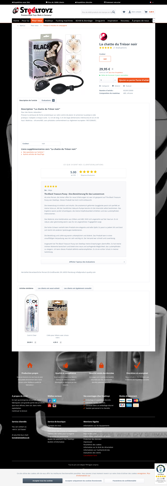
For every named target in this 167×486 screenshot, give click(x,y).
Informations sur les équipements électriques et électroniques (96, 427)
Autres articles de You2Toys (33, 154)
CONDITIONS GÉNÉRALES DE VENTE (97, 436)
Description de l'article (28, 100)
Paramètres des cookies (92, 445)
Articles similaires (26, 288)
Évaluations (48, 100)
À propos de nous (54, 426)
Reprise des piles (90, 434)
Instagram (54, 405)
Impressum (88, 442)
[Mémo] (124, 12)
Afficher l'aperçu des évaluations (82, 262)
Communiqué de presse (93, 431)
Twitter (54, 400)
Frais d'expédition (54, 428)
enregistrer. (142, 473)
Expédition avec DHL (22, 2)
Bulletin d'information (56, 442)
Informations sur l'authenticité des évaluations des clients (97, 451)
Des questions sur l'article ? (33, 152)
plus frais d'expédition (116, 72)
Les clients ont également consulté (77, 288)
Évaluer (128, 86)
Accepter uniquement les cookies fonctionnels (83, 481)
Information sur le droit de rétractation (98, 447)
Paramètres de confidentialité (124, 481)
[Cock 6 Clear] (32, 313)
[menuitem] (98, 12)
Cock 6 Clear (31, 335)
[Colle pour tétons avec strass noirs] (58, 313)
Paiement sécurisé (113, 2)
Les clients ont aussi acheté (48, 288)
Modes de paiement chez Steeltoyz (61, 439)
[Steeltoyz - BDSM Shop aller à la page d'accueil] (36, 12)
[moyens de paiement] (136, 403)
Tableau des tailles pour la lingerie (61, 434)
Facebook (49, 400)
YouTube (49, 405)
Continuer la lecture (19, 411)
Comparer (105, 86)
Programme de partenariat (58, 436)
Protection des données (92, 439)
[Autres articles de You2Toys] (124, 37)
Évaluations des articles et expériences (62, 431)
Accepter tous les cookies (43, 481)
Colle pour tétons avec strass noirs (58, 336)
